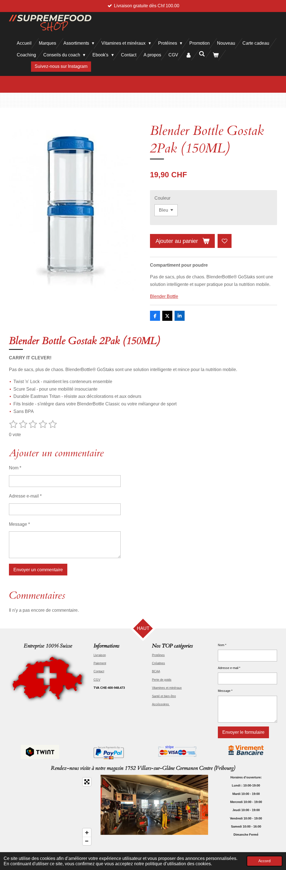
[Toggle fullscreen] (87, 782)
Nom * (15, 467)
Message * (19, 524)
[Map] (51, 811)
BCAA (156, 671)
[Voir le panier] (215, 55)
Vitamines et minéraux (167, 687)
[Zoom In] (87, 832)
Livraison (100, 655)
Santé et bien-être (164, 696)
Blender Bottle (164, 296)
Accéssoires (161, 704)
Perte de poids (161, 679)
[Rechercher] (202, 54)
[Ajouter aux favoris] (225, 241)
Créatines (158, 663)
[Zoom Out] (87, 841)
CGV (97, 679)
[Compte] (188, 55)
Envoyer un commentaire (38, 569)
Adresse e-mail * (25, 496)
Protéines (158, 655)
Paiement (100, 663)
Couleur (162, 198)
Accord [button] (264, 861)
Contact (99, 671)
